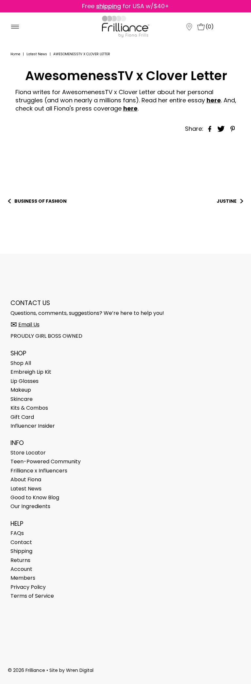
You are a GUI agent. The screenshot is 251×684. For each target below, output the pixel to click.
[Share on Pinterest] (233, 128)
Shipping (21, 551)
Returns (20, 560)
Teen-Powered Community (45, 461)
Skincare (21, 399)
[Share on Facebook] (210, 128)
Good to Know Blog (34, 497)
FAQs (17, 533)
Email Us (29, 324)
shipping (108, 6)
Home (15, 54)
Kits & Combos (29, 408)
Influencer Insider (32, 426)
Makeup (20, 390)
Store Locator (28, 452)
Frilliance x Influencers (38, 470)
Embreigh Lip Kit (30, 372)
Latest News (36, 54)
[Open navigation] (15, 27)
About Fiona (25, 479)
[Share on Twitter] (221, 128)
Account (21, 569)
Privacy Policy (28, 587)
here (130, 108)
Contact (21, 542)
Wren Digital (79, 670)
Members (22, 578)
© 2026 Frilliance (26, 670)
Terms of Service (32, 596)
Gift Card (22, 417)
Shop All (20, 363)
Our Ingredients (30, 506)
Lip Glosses (24, 381)
